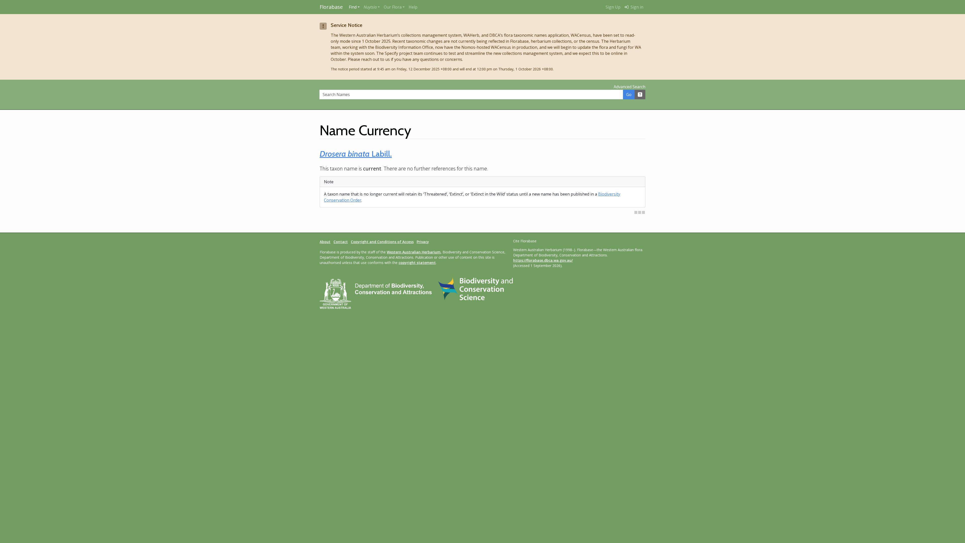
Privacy (423, 241)
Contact (340, 241)
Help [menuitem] (413, 7)
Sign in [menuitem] (636, 7)
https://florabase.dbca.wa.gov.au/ (543, 260)
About (325, 241)
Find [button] (353, 7)
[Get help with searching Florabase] (640, 94)
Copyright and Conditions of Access (382, 241)
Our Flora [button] (393, 7)
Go (629, 94)
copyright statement (417, 262)
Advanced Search (629, 86)
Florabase (331, 7)
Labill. (356, 154)
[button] (372, 7)
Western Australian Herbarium (414, 252)
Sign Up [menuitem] (613, 7)
